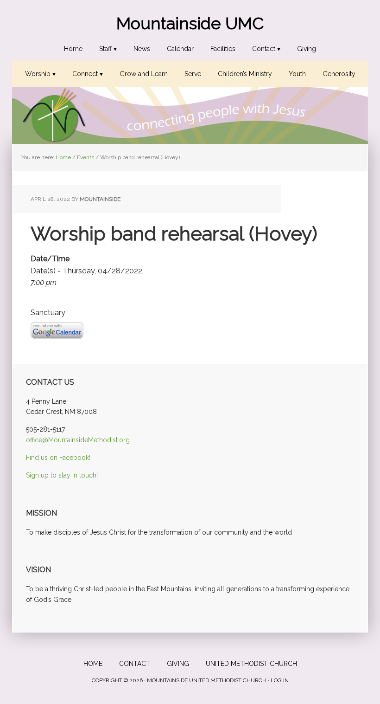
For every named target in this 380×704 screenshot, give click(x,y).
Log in (280, 680)
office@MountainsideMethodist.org (78, 440)
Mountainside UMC (190, 23)
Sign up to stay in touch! (62, 475)
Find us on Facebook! (58, 457)
